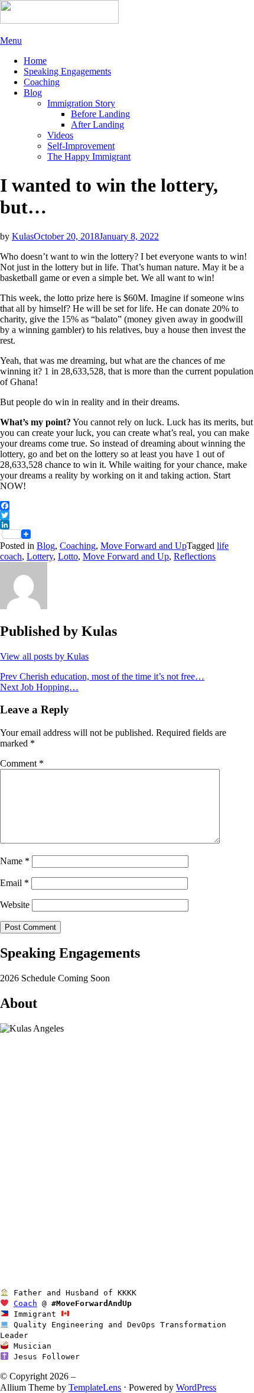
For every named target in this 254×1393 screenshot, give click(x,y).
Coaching (42, 82)
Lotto (68, 556)
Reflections (195, 556)
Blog (33, 93)
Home (35, 61)
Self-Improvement (81, 146)
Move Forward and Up (143, 546)
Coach (25, 1303)
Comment (22, 763)
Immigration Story (81, 103)
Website (15, 905)
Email (14, 883)
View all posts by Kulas (44, 656)
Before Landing (100, 114)
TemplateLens (95, 1387)
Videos (60, 135)
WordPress (196, 1387)
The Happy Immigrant (89, 156)
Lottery (40, 556)
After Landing (97, 124)
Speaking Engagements (67, 71)
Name (15, 861)
